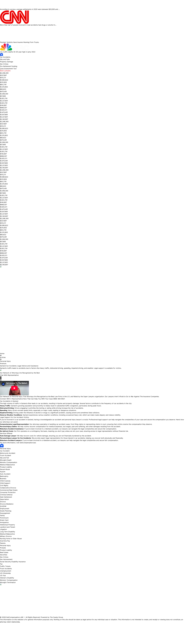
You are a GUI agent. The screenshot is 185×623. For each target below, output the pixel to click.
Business (3, 478)
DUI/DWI (3, 506)
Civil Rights (4, 485)
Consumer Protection (8, 492)
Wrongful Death (5, 460)
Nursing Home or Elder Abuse (11, 539)
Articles (3, 357)
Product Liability (6, 467)
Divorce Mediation (6, 504)
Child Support (5, 483)
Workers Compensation (8, 462)
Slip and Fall (4, 458)
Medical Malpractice (7, 465)
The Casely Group (56, 617)
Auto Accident (5, 474)
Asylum (2, 472)
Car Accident (5, 451)
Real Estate (4, 552)
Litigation (3, 529)
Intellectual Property (7, 525)
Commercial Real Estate (8, 490)
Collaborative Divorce (8, 488)
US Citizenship (5, 573)
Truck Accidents (6, 569)
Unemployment (5, 571)
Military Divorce (6, 536)
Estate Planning (5, 511)
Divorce (3, 502)
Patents (2, 543)
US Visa (3, 575)
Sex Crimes (4, 64)
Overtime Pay (5, 541)
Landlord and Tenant (7, 527)
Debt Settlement (6, 497)
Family (2, 515)
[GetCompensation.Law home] (92, 54)
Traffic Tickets (5, 566)
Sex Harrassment (6, 559)
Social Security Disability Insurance (13, 562)
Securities (3, 555)
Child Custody (5, 481)
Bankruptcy (4, 476)
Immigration (4, 522)
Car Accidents (5, 57)
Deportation (4, 499)
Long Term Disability (7, 532)
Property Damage (6, 62)
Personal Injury (5, 361)
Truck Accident (5, 455)
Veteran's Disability (7, 578)
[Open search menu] (17, 68)
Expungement (5, 513)
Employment (4, 508)
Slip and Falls (5, 59)
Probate (3, 548)
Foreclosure (4, 518)
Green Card (4, 520)
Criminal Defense (6, 495)
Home (2, 353)
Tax (1, 564)
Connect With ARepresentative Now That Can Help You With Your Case (32, 399)
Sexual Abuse (5, 469)
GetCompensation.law (28, 443)
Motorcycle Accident (7, 453)
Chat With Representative (9, 375)
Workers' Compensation (8, 580)
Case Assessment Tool (8, 69)
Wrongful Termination (8, 582)
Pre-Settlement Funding (8, 66)
